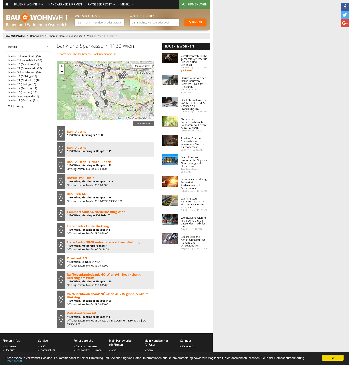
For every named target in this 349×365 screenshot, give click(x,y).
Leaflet (121, 118)
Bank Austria (77, 131)
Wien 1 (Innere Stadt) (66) (26, 56)
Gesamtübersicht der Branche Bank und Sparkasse (86, 54)
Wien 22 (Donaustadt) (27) (26, 68)
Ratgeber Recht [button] (99, 4)
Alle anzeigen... (19, 106)
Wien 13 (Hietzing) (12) (24, 92)
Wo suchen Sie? (142, 16)
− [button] (62, 71)
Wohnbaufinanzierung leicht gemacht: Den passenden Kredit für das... (193, 222)
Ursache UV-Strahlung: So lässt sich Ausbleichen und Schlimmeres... (194, 184)
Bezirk (12, 47)
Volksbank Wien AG (81, 313)
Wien (90, 36)
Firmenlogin (197, 4)
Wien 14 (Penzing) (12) (24, 88)
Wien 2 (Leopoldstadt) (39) (26, 60)
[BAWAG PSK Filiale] (86, 73)
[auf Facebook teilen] (345, 7)
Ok (333, 357)
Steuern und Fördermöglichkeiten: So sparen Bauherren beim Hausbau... (193, 123)
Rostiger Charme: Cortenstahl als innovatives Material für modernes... (192, 143)
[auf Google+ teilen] (345, 23)
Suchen (196, 22)
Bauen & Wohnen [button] (27, 4)
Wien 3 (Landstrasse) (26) (26, 72)
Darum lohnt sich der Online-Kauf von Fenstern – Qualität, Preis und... (193, 82)
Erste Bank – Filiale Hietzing (88, 226)
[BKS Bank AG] (103, 74)
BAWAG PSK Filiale (80, 178)
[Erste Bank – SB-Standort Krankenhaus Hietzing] (97, 104)
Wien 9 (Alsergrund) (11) (25, 96)
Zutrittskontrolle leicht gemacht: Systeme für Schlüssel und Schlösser (194, 60)
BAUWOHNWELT (15, 36)
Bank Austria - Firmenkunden (89, 162)
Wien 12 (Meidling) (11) (24, 100)
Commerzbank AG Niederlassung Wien (96, 212)
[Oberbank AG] (104, 93)
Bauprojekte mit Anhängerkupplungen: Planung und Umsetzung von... (193, 241)
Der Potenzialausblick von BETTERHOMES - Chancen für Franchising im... (193, 104)
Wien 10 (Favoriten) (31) (25, 64)
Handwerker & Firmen (65, 4)
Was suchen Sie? (88, 16)
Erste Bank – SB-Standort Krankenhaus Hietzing (103, 242)
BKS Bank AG (76, 194)
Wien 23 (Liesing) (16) (23, 84)
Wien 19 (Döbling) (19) (24, 76)
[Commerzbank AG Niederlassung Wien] (109, 69)
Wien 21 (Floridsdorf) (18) (26, 80)
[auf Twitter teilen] (345, 15)
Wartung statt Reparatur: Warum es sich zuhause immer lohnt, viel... (193, 203)
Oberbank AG (77, 258)
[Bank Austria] (106, 102)
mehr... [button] (125, 4)
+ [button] (62, 66)
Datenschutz (14, 360)
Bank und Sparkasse (71, 36)
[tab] (28, 47)
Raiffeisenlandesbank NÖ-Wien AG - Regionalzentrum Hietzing (108, 295)
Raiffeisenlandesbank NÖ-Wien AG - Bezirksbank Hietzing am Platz (104, 276)
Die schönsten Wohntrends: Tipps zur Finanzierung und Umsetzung (194, 162)
